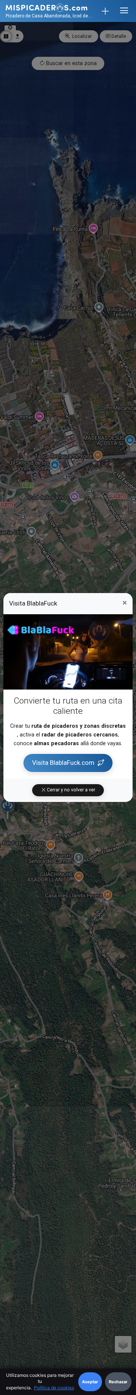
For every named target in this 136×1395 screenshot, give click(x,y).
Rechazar (118, 1381)
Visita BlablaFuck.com (63, 762)
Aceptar (90, 1381)
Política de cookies (54, 1387)
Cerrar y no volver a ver (70, 789)
